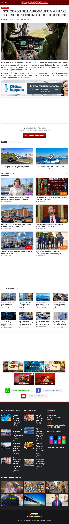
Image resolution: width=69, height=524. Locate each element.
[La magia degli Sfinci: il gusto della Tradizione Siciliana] (29, 417)
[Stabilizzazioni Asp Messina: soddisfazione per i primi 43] (29, 462)
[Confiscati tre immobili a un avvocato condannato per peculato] (12, 500)
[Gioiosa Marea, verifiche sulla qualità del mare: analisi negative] (6, 417)
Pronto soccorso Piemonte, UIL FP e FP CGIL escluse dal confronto (16, 225)
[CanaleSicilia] (34, 2)
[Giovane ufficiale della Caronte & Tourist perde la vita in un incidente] (29, 430)
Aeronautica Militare (13, 142)
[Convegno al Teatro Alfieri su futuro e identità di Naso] (57, 487)
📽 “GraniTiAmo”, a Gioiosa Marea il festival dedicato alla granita (17, 463)
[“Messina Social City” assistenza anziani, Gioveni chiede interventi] (12, 487)
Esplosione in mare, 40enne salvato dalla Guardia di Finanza (42, 304)
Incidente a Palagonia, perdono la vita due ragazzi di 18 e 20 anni (17, 447)
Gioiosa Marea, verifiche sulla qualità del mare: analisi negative (17, 419)
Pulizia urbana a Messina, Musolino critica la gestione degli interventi (15, 198)
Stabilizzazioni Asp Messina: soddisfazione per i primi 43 (40, 462)
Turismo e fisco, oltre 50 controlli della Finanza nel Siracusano (16, 252)
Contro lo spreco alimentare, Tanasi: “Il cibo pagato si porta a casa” (40, 448)
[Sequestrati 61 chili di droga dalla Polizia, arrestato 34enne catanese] (34, 487)
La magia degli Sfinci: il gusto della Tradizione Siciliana (40, 418)
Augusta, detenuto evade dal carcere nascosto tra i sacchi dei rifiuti (25, 305)
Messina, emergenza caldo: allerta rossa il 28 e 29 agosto (50, 225)
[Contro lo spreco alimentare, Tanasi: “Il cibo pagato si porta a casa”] (29, 445)
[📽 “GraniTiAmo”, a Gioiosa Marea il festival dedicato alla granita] (6, 460)
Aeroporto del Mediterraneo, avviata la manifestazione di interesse (18, 433)
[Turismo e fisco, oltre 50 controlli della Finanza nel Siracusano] (8, 297)
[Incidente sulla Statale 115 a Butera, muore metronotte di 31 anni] (43, 316)
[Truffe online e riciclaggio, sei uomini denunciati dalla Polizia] (8, 316)
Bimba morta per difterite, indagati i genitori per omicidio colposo (59, 324)
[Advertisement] (34, 110)
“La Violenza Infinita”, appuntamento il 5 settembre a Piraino (51, 198)
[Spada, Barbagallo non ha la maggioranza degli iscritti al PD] (57, 500)
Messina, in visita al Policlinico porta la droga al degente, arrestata (59, 305)
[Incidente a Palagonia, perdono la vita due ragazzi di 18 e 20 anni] (6, 445)
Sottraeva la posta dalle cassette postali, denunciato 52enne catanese (26, 324)
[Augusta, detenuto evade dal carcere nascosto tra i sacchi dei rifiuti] (26, 297)
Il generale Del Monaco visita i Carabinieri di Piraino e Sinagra (48, 252)
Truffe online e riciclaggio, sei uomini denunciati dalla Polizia (8, 324)
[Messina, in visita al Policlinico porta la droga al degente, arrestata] (60, 297)
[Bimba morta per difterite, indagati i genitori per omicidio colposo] (60, 316)
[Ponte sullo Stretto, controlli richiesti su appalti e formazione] (34, 500)
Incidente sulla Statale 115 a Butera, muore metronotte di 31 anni (43, 323)
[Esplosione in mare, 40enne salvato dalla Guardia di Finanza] (43, 297)
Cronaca (5, 8)
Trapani (21, 142)
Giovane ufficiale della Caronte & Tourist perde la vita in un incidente (40, 432)
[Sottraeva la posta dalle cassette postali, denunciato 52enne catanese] (26, 316)
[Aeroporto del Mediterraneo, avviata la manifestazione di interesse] (6, 432)
